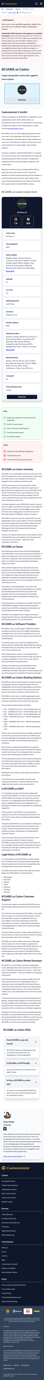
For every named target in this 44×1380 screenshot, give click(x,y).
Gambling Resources (8, 1368)
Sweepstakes (9, 9)
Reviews (18, 9)
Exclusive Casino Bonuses (11, 1223)
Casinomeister (7, 1242)
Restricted (22, 100)
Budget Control (7, 1365)
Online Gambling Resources (11, 1297)
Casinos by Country (9, 1198)
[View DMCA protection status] (37, 1311)
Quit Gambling (25, 1365)
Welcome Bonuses (8, 1235)
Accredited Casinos (8, 1181)
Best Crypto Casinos (9, 1193)
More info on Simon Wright (12, 1156)
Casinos (5, 1175)
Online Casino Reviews (10, 1185)
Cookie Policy (6, 1293)
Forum (4, 1252)
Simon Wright (12, 12)
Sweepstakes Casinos (9, 1189)
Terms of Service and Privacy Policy (14, 1285)
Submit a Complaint (9, 1268)
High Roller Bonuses (9, 1231)
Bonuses (5, 1208)
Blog (3, 1260)
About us (5, 1248)
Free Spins (5, 1227)
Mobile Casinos (7, 1202)
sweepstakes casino (16, 128)
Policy (4, 1279)
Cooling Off (16, 1365)
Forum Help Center (8, 1289)
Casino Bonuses (7, 1214)
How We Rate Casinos (9, 1272)
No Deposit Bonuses (9, 1218)
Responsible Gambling (9, 1301)
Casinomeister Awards (10, 1264)
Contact (4, 1256)
